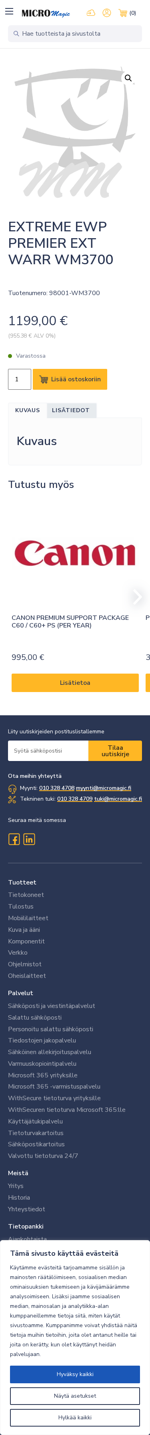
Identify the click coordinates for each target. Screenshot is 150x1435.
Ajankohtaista (27, 1239)
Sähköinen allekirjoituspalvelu (49, 1052)
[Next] (134, 597)
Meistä (18, 1173)
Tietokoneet (26, 895)
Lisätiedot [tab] (71, 410)
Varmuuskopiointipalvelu (42, 1063)
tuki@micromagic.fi (118, 799)
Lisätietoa (75, 682)
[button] (9, 11)
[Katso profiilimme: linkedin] (29, 839)
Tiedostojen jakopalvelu (42, 1040)
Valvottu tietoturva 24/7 (43, 1156)
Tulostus (21, 906)
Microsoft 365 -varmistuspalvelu (54, 1086)
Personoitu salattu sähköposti (50, 1029)
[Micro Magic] (46, 14)
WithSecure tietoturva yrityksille (54, 1098)
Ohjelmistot (25, 964)
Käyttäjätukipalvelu (35, 1121)
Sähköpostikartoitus (36, 1144)
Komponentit (26, 941)
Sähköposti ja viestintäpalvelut (51, 1006)
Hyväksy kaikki (75, 1374)
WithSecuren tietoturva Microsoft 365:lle (67, 1109)
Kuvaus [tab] (27, 410)
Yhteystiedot (26, 1209)
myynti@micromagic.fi (103, 788)
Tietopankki (26, 1226)
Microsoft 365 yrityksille (43, 1075)
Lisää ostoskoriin (76, 379)
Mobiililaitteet (28, 918)
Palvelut (20, 993)
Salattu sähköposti (35, 1017)
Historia (19, 1197)
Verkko (18, 952)
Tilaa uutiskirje (115, 751)
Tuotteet (22, 882)
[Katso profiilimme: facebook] (14, 839)
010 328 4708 (56, 788)
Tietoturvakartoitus (36, 1133)
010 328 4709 (74, 799)
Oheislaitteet (27, 976)
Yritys (16, 1186)
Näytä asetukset (75, 1396)
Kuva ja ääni (24, 929)
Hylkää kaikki (75, 1417)
